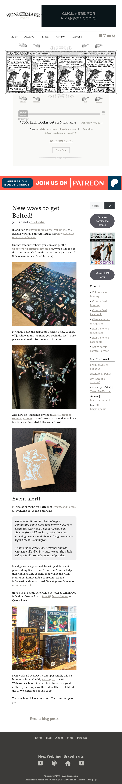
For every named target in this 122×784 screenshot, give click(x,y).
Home (38, 737)
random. (23, 48)
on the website (23, 585)
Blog (49, 737)
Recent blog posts (44, 719)
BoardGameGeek (100, 400)
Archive (29, 36)
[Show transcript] (23, 115)
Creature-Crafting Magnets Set (32, 248)
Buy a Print (61, 150)
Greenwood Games (64, 506)
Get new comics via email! (102, 220)
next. (85, 48)
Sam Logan (48, 679)
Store (70, 737)
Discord (77, 36)
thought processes (68, 129)
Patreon (60, 36)
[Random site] (54, 763)
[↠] (109, 205)
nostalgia (40, 129)
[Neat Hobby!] (40, 763)
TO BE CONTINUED (61, 141)
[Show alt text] (103, 112)
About (14, 36)
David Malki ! (37, 222)
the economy (52, 129)
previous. (36, 48)
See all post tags (102, 274)
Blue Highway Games (55, 596)
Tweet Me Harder (100, 391)
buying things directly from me (48, 229)
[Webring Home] (68, 763)
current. (99, 49)
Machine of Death (100, 373)
